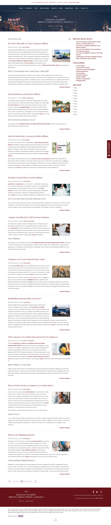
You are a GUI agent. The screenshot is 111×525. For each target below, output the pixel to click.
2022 (75, 96)
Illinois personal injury (49, 65)
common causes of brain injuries (40, 158)
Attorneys (28, 8)
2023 (75, 93)
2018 (75, 106)
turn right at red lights (37, 307)
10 (27, 481)
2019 (75, 104)
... (11, 481)
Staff (35, 8)
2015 (75, 114)
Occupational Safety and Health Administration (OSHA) (34, 124)
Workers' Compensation (28, 98)
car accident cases (17, 265)
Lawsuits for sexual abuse (15, 184)
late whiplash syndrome (29, 450)
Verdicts (54, 8)
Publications (69, 8)
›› (35, 481)
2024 (75, 90)
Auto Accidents (26, 47)
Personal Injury (26, 140)
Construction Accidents (83, 67)
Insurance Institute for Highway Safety (21, 60)
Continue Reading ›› (65, 87)
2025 (75, 88)
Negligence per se (32, 279)
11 (30, 481)
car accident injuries (29, 392)
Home (21, 8)
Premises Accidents (82, 75)
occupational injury (24, 107)
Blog (76, 8)
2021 (75, 98)
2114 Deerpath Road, (50, 2)
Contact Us (84, 8)
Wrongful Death (81, 80)
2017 (75, 109)
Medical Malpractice (82, 71)
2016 (75, 112)
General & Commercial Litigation (85, 69)
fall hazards (14, 228)
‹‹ (9, 481)
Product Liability (81, 77)
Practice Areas (44, 8)
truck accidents (28, 63)
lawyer (58, 65)
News (61, 8)
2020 (75, 101)
